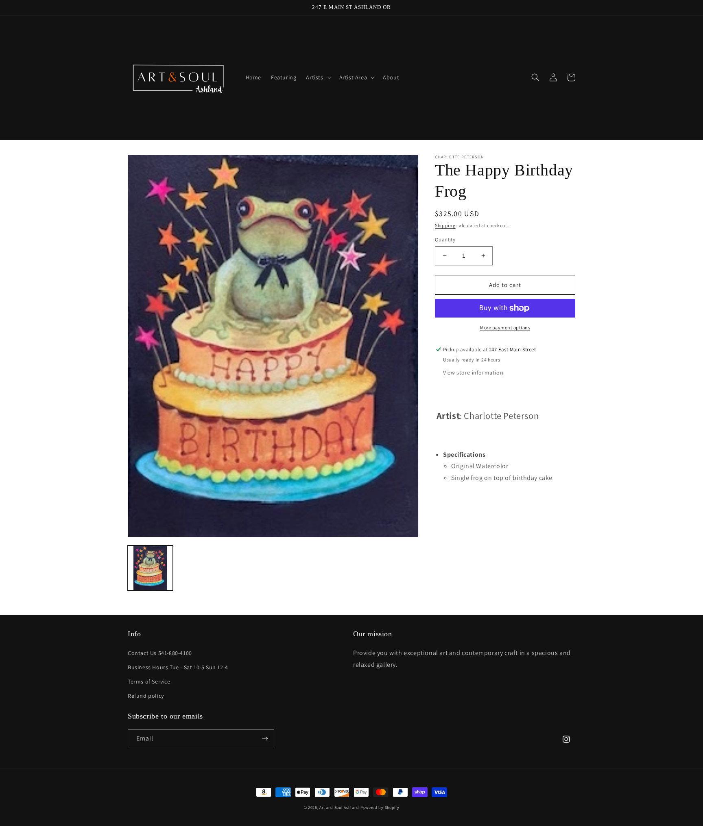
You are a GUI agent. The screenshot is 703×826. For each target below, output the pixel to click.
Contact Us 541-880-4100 (160, 653)
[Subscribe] (265, 738)
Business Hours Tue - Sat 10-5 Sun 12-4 (178, 667)
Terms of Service (149, 681)
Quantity (445, 239)
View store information (473, 372)
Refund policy (146, 695)
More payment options (505, 327)
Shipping (445, 225)
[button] (317, 77)
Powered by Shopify (380, 807)
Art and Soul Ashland (339, 807)
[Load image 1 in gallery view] (150, 568)
